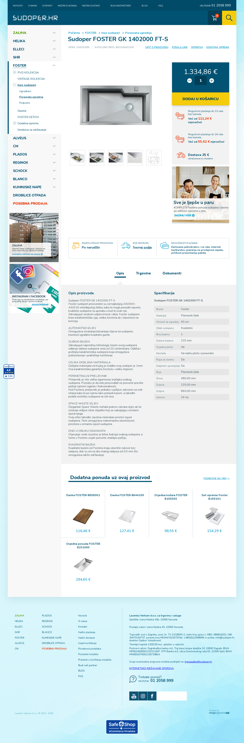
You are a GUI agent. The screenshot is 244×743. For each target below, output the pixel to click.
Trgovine (143, 273)
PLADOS (20, 154)
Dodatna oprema (28, 123)
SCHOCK (20, 171)
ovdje (148, 247)
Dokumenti (172, 273)
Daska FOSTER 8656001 (83, 495)
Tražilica (229, 18)
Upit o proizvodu (156, 47)
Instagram (142, 696)
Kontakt (47, 5)
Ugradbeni (25, 91)
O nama (32, 5)
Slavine (22, 111)
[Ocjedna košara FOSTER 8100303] (170, 516)
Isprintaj (197, 47)
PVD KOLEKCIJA (28, 73)
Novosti (18, 5)
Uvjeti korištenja (87, 643)
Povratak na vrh (215, 478)
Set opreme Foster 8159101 (214, 497)
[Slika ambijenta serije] (77, 157)
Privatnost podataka (89, 648)
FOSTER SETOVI (28, 117)
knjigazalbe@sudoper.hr (198, 661)
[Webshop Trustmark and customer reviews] (122, 727)
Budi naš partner (121, 5)
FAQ (160, 5)
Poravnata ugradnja (31, 97)
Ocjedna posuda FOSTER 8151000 (83, 545)
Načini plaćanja (67, 5)
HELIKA (19, 41)
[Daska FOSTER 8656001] (83, 516)
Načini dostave (91, 5)
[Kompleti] (200, 195)
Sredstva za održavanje (32, 130)
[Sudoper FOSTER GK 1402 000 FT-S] (116, 105)
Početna (74, 33)
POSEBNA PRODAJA (30, 203)
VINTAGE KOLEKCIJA (31, 79)
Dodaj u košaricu (201, 99)
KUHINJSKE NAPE (27, 187)
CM (15, 146)
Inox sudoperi (27, 85)
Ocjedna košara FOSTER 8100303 (170, 497)
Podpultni (24, 103)
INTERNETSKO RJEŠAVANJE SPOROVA (151, 668)
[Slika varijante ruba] (135, 157)
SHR (16, 57)
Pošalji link (180, 47)
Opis (120, 273)
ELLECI (18, 49)
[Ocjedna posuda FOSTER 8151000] (83, 565)
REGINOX (20, 162)
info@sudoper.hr (224, 637)
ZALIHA (19, 33)
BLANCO (20, 179)
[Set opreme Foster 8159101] (214, 516)
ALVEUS (19, 138)
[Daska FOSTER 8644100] (127, 516)
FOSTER (19, 65)
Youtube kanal (133, 696)
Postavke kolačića (88, 654)
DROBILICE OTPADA (29, 195)
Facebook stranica (152, 696)
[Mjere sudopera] (154, 157)
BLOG (145, 5)
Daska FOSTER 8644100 (127, 495)
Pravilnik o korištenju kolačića (94, 659)
